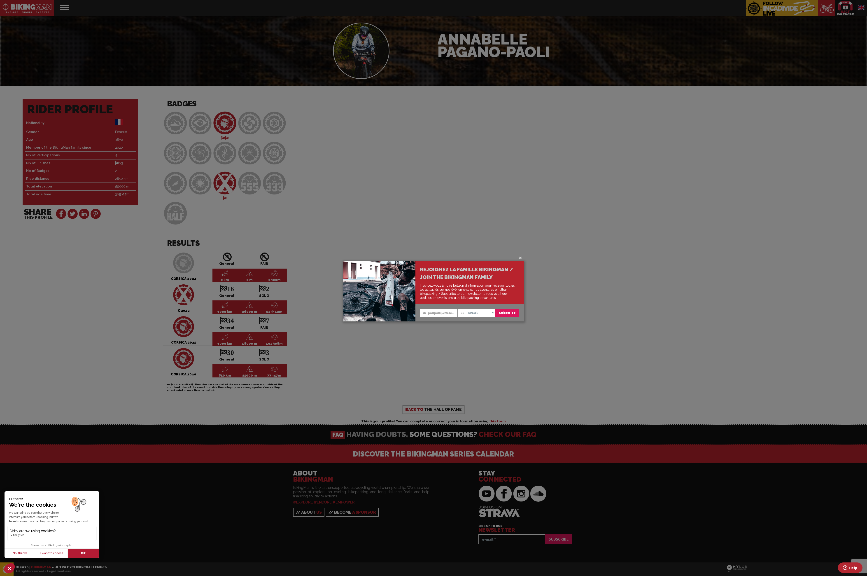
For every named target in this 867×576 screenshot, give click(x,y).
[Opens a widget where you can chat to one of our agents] (850, 568)
